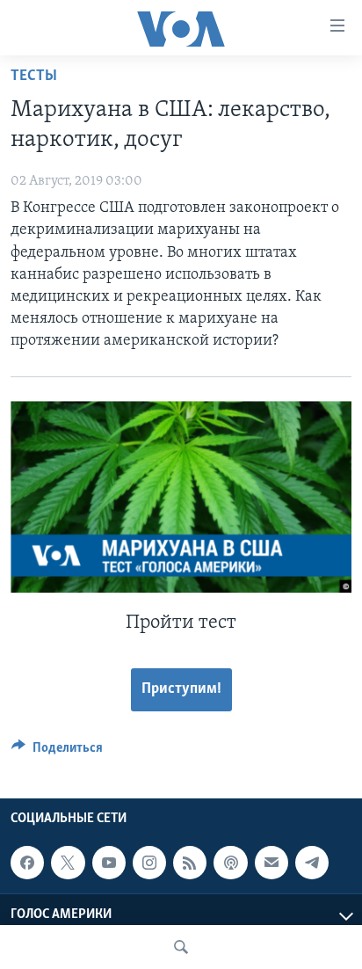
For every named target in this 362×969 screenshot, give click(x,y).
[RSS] (189, 862)
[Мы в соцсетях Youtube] (109, 862)
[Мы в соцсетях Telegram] (312, 862)
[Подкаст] (230, 862)
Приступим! (181, 689)
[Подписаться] (271, 862)
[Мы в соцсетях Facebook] (27, 862)
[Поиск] (181, 947)
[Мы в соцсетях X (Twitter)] (67, 862)
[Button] (57, 752)
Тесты (34, 76)
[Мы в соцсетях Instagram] (149, 862)
